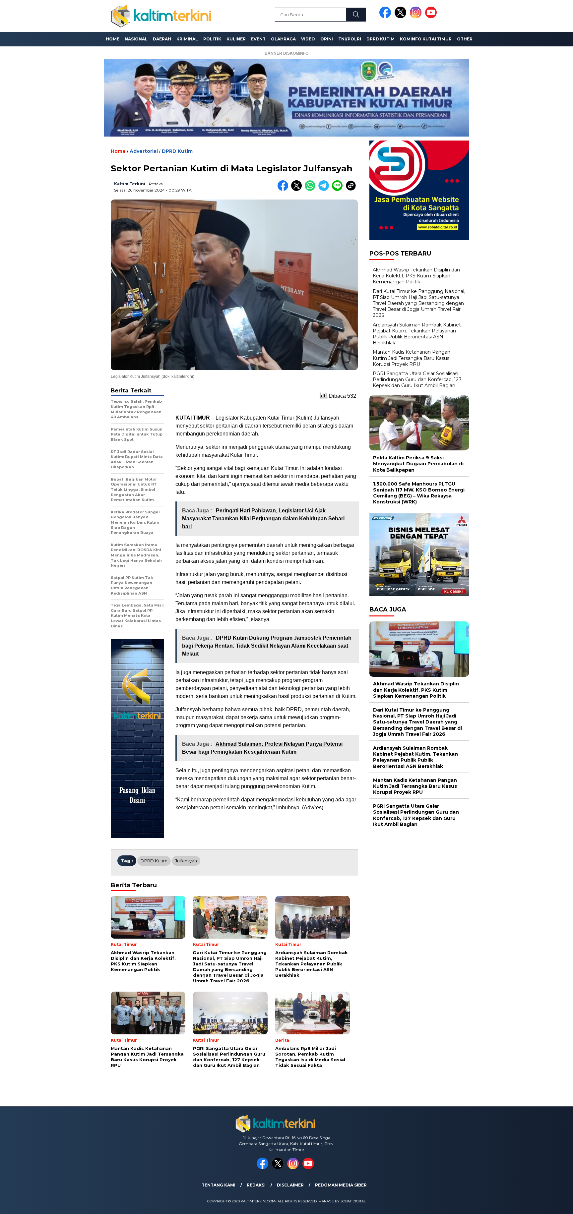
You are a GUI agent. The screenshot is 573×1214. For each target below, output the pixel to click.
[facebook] (386, 16)
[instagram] (417, 16)
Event (258, 38)
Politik (212, 38)
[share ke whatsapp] (311, 189)
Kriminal (187, 38)
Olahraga (283, 38)
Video (308, 38)
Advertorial (144, 151)
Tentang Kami (218, 1185)
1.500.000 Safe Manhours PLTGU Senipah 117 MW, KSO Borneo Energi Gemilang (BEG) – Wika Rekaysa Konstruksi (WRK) (419, 493)
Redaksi (256, 1185)
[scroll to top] (550, 1203)
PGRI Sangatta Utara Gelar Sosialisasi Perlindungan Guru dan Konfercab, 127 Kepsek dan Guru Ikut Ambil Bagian (417, 379)
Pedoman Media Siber (341, 1185)
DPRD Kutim (380, 38)
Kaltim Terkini (129, 183)
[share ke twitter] (298, 189)
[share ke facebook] (284, 189)
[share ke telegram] (325, 189)
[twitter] (402, 16)
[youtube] (432, 16)
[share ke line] (339, 189)
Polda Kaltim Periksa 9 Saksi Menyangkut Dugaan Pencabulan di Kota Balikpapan (418, 464)
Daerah (162, 38)
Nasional (136, 38)
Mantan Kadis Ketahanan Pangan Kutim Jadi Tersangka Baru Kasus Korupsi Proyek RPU (411, 358)
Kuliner (236, 38)
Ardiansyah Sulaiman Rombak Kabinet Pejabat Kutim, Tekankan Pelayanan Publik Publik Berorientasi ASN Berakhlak (417, 334)
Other (465, 38)
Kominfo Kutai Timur (426, 38)
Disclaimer (290, 1185)
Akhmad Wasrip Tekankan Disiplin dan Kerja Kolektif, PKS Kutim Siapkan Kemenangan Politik (416, 276)
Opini (326, 38)
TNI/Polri (349, 38)
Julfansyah (186, 860)
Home (112, 38)
